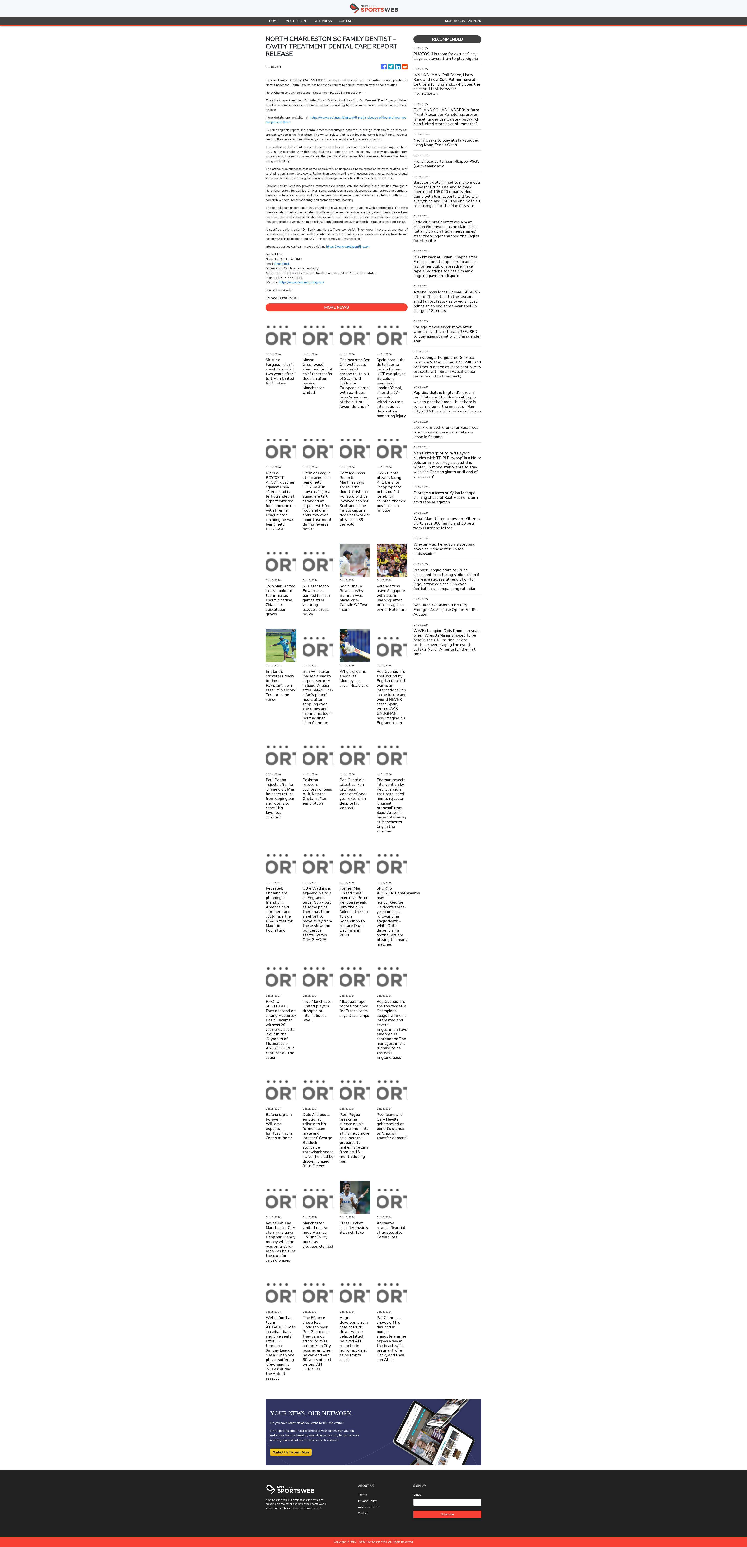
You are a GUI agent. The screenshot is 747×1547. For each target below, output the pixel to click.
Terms (362, 1495)
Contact (363, 1513)
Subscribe (447, 1514)
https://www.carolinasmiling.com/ (301, 282)
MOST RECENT (296, 21)
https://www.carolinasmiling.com (348, 247)
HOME (273, 21)
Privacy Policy (367, 1501)
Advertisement (368, 1507)
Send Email (282, 264)
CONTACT (346, 21)
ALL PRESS (323, 21)
